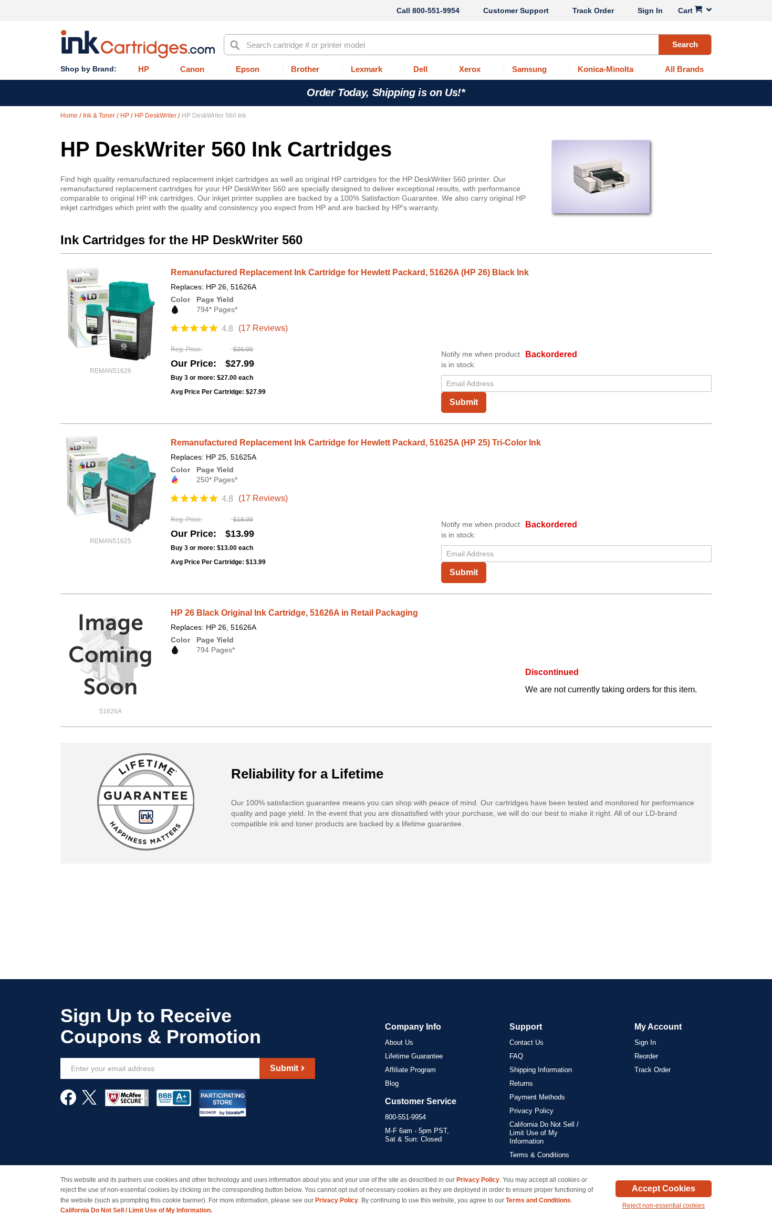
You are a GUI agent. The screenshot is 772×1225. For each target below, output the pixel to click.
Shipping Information (540, 1070)
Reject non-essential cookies (663, 1205)
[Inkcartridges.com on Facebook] (68, 1102)
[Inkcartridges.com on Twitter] (89, 1102)
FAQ (516, 1056)
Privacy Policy (531, 1111)
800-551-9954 (436, 10)
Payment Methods (537, 1097)
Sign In (650, 10)
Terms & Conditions (539, 1155)
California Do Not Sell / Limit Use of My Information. (136, 1210)
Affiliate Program (410, 1070)
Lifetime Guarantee (414, 1056)
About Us (399, 1042)
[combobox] (467, 45)
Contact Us (526, 1042)
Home (69, 115)
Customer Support (516, 10)
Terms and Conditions (538, 1200)
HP (125, 115)
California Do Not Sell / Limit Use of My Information (544, 1132)
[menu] (386, 70)
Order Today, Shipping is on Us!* (386, 92)
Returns (521, 1083)
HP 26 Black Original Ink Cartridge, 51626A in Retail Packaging (294, 612)
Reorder (646, 1056)
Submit (464, 402)
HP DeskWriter (156, 115)
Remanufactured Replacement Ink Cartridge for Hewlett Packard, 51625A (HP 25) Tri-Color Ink (356, 442)
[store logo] (137, 44)
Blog (392, 1083)
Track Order (593, 10)
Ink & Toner (100, 115)
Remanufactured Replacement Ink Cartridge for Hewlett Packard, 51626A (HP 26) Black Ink (350, 272)
